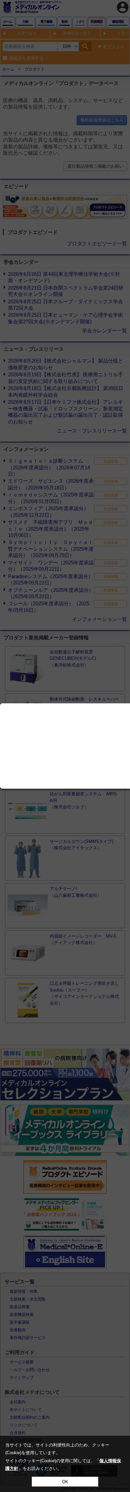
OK (65, 1481)
